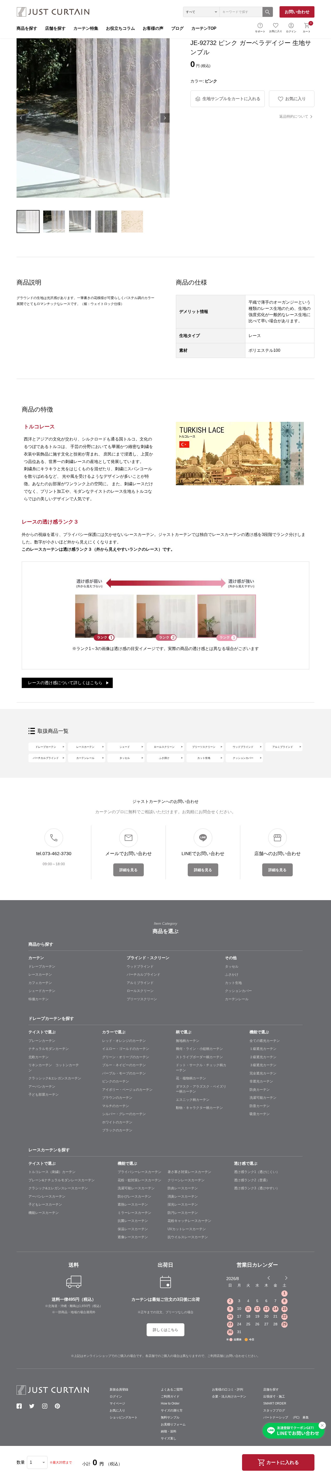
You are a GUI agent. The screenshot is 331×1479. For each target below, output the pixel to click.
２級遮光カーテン (263, 1057)
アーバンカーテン (41, 1086)
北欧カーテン (38, 1057)
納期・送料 (168, 1431)
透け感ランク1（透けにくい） (257, 1172)
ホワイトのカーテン (117, 1122)
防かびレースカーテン (134, 1196)
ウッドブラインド (243, 746)
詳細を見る (128, 870)
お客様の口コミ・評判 (227, 1389)
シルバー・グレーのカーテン (124, 1114)
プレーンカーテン (41, 1041)
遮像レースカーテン (133, 1237)
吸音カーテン (260, 1114)
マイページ (117, 1403)
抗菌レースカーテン (133, 1221)
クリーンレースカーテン (186, 1180)
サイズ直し (168, 1438)
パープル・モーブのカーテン (124, 1073)
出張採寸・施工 (274, 1396)
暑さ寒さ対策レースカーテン (189, 1172)
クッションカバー (243, 758)
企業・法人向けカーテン (229, 1396)
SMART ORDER (274, 1403)
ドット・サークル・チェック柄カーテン (201, 1067)
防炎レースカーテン (183, 1188)
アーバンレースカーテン (46, 1196)
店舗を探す (55, 28)
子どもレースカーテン (45, 1204)
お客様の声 (153, 28)
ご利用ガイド (170, 1396)
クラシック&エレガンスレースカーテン (58, 1188)
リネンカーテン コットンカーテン (53, 1067)
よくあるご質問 (172, 1389)
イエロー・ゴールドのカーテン (125, 1049)
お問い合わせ (297, 12)
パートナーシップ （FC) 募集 (286, 1417)
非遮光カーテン (261, 1081)
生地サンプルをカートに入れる (231, 98)
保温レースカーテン (133, 1229)
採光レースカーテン (183, 1204)
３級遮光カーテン (263, 1065)
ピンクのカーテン (115, 1081)
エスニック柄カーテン (192, 1100)
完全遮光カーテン (263, 1073)
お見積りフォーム (173, 1424)
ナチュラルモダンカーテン (48, 1049)
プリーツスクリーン (203, 746)
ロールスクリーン (164, 746)
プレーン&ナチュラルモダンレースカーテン (61, 1180)
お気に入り (275, 31)
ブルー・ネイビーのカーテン (124, 1065)
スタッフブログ (274, 1410)
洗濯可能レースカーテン (136, 1188)
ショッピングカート (124, 1417)
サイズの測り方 (172, 1410)
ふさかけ (231, 974)
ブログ (177, 28)
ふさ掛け (164, 758)
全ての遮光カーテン (265, 1041)
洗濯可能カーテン (263, 1098)
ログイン (291, 31)
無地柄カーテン (187, 1041)
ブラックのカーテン (117, 1130)
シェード (124, 746)
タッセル (124, 758)
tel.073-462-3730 (53, 853)
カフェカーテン (40, 983)
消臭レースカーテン (183, 1196)
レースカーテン (85, 746)
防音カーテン (260, 1106)
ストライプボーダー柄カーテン (199, 1057)
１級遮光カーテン (263, 1049)
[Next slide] (286, 1278)
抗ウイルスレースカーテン (188, 1237)
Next (165, 118)
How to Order (170, 1403)
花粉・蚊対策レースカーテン (139, 1180)
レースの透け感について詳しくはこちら (65, 683)
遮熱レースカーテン (133, 1204)
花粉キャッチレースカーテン (189, 1221)
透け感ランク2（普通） (251, 1180)
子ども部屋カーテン (43, 1094)
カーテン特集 (85, 28)
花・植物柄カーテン (191, 1078)
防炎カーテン (260, 1090)
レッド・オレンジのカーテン (124, 1041)
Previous (21, 118)
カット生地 (203, 758)
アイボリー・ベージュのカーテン (127, 1090)
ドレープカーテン (45, 746)
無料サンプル (170, 1417)
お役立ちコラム (120, 28)
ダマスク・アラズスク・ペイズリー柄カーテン (201, 1089)
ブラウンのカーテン (117, 1098)
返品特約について (293, 116)
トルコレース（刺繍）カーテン (52, 1172)
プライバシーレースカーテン (139, 1172)
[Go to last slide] (282, 1278)
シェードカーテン (41, 991)
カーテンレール (85, 758)
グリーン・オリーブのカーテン (125, 1057)
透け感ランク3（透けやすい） (257, 1188)
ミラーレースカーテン (134, 1213)
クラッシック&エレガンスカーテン (54, 1078)
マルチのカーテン (115, 1106)
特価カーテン (38, 999)
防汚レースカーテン (183, 1213)
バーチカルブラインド (46, 758)
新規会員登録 (119, 1389)
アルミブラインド (282, 746)
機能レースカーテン (43, 1213)
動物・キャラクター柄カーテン (199, 1108)
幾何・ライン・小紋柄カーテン (199, 1049)
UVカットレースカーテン (187, 1229)
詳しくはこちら (165, 1330)
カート (307, 27)
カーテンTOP (203, 28)
